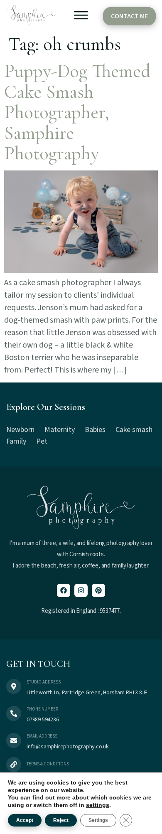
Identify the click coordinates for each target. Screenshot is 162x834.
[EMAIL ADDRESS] (13, 740)
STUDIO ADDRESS (44, 682)
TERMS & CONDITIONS (48, 764)
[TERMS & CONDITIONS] (13, 764)
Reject (61, 820)
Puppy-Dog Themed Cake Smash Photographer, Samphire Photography (77, 112)
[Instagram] (81, 590)
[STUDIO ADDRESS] (13, 686)
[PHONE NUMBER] (13, 713)
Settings (98, 820)
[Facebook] (63, 590)
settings (97, 805)
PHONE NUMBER (42, 709)
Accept (24, 820)
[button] (81, 17)
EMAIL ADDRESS (42, 736)
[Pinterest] (98, 590)
